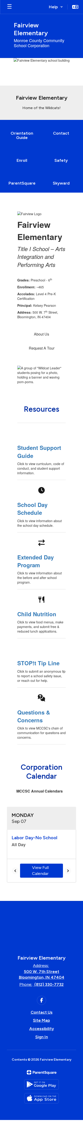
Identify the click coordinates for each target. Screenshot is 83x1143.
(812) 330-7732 (49, 984)
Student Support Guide (39, 451)
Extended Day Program (35, 561)
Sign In (41, 1036)
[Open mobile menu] (9, 7)
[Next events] (67, 870)
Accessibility (41, 1028)
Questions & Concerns (33, 716)
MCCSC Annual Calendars (39, 791)
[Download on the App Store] (41, 1098)
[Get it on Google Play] (41, 1084)
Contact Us (42, 1012)
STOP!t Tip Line (38, 663)
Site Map (41, 1020)
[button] (56, 7)
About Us (41, 334)
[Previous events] (15, 870)
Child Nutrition (36, 614)
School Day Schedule (32, 508)
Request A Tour (41, 348)
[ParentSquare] (42, 1072)
